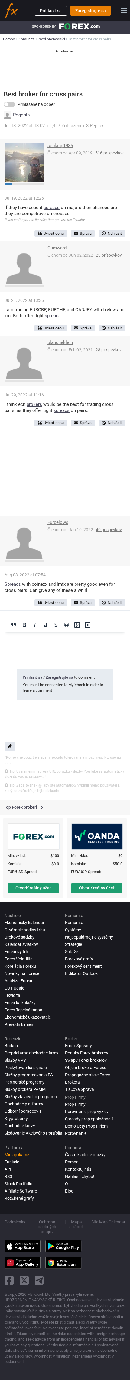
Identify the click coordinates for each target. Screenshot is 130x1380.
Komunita (74, 922)
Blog (69, 1191)
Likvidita (12, 995)
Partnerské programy (24, 1082)
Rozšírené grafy (19, 1198)
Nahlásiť (115, 233)
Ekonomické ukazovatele (28, 1017)
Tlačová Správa (79, 1089)
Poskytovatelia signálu (26, 1067)
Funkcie (12, 1161)
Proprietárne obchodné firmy (31, 1053)
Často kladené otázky (85, 1154)
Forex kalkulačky (20, 1002)
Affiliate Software (21, 1191)
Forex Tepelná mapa (23, 1009)
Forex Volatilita (19, 959)
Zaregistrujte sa (90, 10)
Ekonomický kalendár (24, 922)
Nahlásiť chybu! (79, 1176)
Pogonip (21, 115)
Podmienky (15, 1222)
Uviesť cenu (54, 233)
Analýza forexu (19, 980)
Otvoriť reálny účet (33, 888)
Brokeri (11, 1045)
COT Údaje (14, 988)
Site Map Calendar (108, 1222)
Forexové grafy (79, 959)
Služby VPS (15, 1060)
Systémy (73, 929)
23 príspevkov (109, 255)
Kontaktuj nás (78, 1169)
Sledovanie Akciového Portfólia (33, 1133)
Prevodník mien (19, 1024)
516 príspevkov (109, 152)
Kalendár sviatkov (21, 944)
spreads (52, 207)
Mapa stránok (76, 1224)
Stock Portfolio (18, 1183)
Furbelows (57, 522)
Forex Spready (78, 1045)
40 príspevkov (109, 529)
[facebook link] (9, 1280)
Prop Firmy (75, 1104)
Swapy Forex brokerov (86, 1060)
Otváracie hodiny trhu (25, 929)
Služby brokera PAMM (25, 1089)
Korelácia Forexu (20, 966)
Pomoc (71, 1161)
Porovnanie (75, 1133)
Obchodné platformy (24, 1104)
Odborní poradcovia (23, 1111)
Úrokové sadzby (19, 937)
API (8, 1169)
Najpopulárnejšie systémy (89, 937)
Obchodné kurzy (20, 1125)
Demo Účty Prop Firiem (86, 1126)
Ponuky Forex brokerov (86, 1053)
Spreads (13, 584)
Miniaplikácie (17, 1154)
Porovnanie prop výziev (87, 1111)
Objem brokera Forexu (85, 1067)
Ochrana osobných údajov (47, 1227)
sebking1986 (60, 145)
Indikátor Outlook (81, 973)
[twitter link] (24, 1280)
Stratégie (73, 944)
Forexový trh (16, 951)
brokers (34, 404)
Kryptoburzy (16, 1118)
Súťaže (71, 951)
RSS (8, 1176)
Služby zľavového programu (31, 1096)
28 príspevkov (109, 349)
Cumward (57, 248)
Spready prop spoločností (89, 1118)
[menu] (124, 10)
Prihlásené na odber (36, 104)
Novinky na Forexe (22, 973)
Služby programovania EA (29, 1074)
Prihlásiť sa (51, 10)
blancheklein (60, 342)
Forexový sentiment (83, 966)
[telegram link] (39, 1280)
